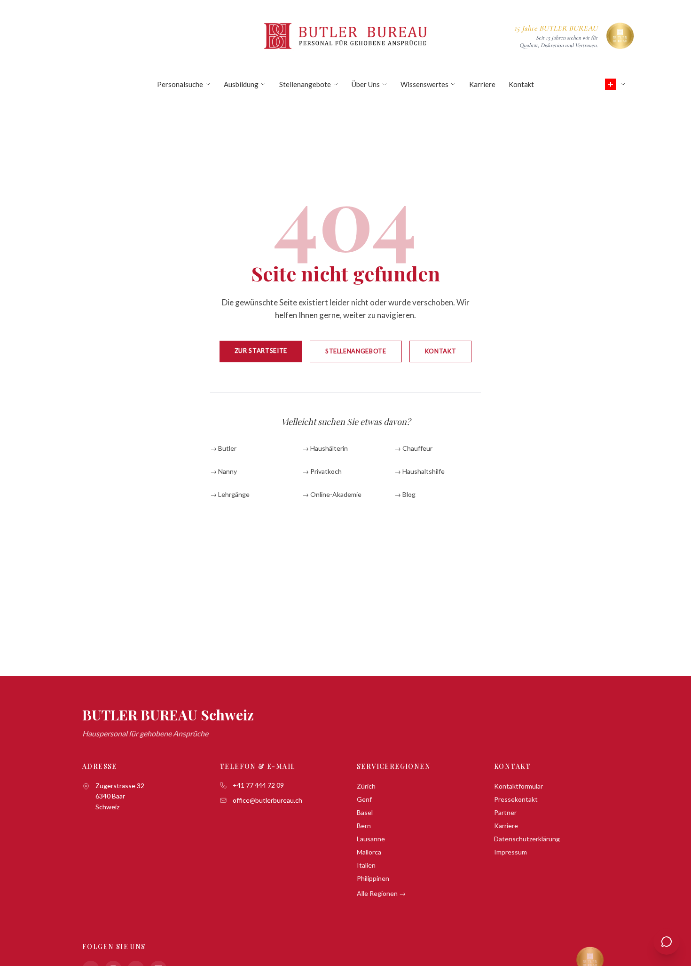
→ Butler (223, 448)
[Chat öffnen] (666, 941)
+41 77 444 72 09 (258, 785)
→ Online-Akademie (331, 494)
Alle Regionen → (381, 893)
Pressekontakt (516, 799)
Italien (366, 865)
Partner (505, 812)
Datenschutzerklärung (527, 839)
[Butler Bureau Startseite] (345, 36)
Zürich (366, 786)
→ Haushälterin (325, 448)
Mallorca (369, 852)
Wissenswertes (424, 84)
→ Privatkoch (322, 471)
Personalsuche (180, 84)
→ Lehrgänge (230, 494)
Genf (364, 799)
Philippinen (373, 878)
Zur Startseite (261, 350)
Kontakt (521, 84)
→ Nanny (223, 471)
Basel (365, 812)
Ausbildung (241, 84)
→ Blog (405, 494)
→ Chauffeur (413, 448)
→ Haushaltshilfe (419, 471)
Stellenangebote (305, 84)
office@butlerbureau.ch (267, 800)
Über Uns (366, 84)
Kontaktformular (518, 786)
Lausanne (371, 839)
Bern (364, 826)
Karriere (482, 84)
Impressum (510, 852)
